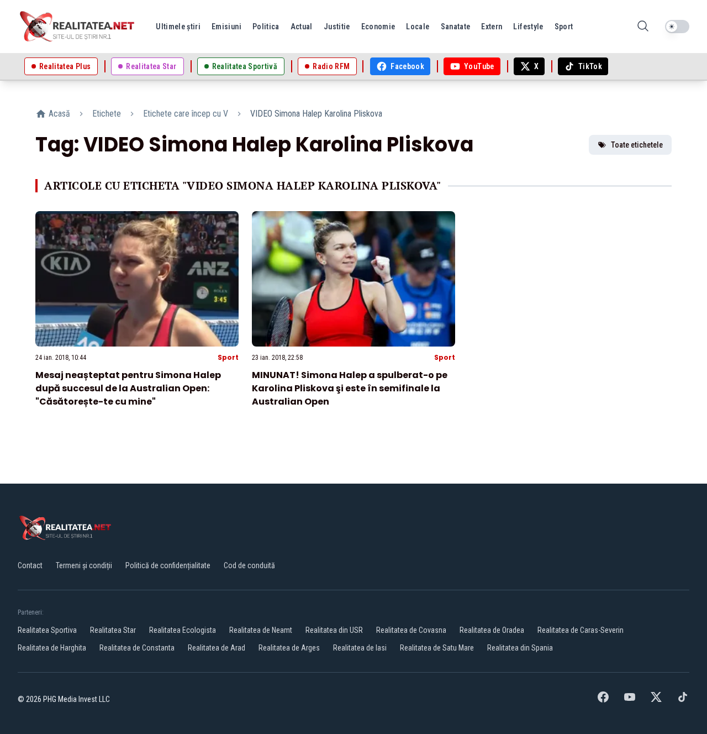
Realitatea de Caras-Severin (580, 630)
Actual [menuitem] (302, 26)
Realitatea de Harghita (52, 647)
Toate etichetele (637, 144)
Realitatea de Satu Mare (437, 647)
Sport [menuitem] (564, 26)
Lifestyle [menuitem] (528, 26)
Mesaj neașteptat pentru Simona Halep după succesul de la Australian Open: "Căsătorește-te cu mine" (128, 388)
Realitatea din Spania (520, 647)
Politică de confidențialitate (167, 565)
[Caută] (643, 27)
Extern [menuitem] (491, 26)
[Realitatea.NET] (78, 26)
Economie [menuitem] (378, 26)
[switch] (677, 26)
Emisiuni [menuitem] (226, 26)
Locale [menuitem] (417, 26)
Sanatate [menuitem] (456, 26)
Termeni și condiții (84, 565)
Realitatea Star (113, 630)
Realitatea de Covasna (411, 630)
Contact (30, 565)
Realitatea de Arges (289, 647)
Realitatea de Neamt (260, 630)
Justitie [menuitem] (337, 26)
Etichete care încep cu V (185, 113)
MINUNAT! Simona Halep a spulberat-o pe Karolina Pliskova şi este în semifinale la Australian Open (349, 388)
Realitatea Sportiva (47, 630)
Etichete (106, 113)
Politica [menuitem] (265, 26)
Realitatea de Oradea (492, 630)
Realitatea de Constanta (137, 647)
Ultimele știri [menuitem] (178, 26)
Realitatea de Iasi (360, 647)
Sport (228, 357)
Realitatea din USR (334, 630)
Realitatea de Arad (216, 647)
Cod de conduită (249, 565)
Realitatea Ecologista (182, 630)
